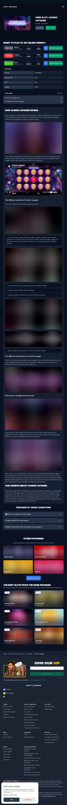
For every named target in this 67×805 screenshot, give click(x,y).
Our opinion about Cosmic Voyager (14, 101)
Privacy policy (32, 680)
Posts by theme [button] (7, 737)
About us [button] (5, 714)
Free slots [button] (29, 654)
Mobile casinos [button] (28, 709)
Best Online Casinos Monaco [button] (32, 775)
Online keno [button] (6, 759)
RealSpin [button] (17, 55)
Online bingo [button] (6, 757)
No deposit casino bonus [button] (51, 739)
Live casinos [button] (27, 712)
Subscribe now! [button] (46, 674)
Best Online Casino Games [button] (17, 654)
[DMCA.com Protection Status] (33, 698)
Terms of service (41, 680)
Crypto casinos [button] (28, 717)
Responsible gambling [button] (9, 712)
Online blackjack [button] (7, 749)
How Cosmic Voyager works (12, 97)
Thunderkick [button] (44, 23)
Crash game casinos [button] (29, 725)
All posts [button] (5, 734)
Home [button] (5, 654)
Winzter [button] (16, 47)
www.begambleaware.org (48, 796)
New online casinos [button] (29, 706)
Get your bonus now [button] (56, 48)
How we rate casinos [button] (9, 717)
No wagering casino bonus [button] (52, 737)
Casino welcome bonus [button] (51, 734)
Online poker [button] (6, 754)
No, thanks (28, 799)
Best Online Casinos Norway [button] (32, 772)
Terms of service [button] (7, 706)
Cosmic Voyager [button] (39, 654)
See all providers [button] (32, 578)
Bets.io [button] (16, 62)
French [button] (26, 734)
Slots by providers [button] (50, 706)
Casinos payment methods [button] (31, 728)
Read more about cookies (10, 795)
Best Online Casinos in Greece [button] (32, 758)
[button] (10, 7)
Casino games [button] (49, 709)
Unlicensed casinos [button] (29, 722)
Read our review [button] (18, 49)
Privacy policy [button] (7, 709)
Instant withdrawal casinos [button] (31, 714)
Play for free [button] (39, 28)
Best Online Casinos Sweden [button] (32, 765)
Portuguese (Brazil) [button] (29, 737)
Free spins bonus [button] (49, 742)
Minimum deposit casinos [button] (31, 719)
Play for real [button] (49, 27)
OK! (11, 799)
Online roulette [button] (7, 751)
